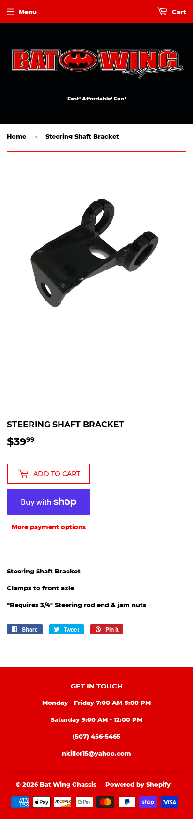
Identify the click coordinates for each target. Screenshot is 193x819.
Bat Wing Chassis (68, 784)
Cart (178, 11)
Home (16, 136)
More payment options (49, 527)
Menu (28, 11)
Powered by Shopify (138, 784)
